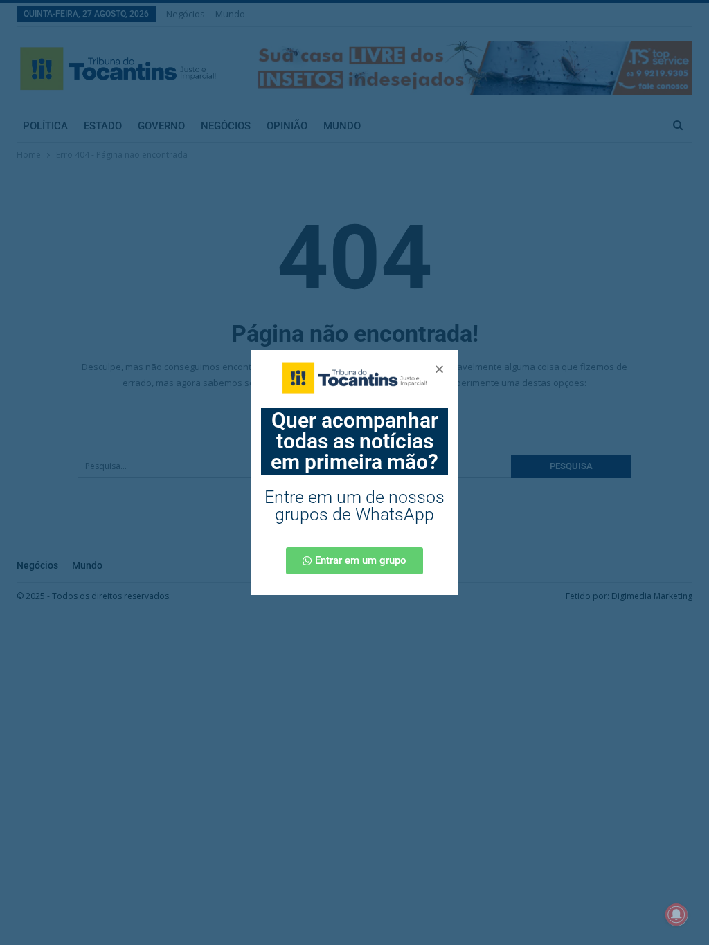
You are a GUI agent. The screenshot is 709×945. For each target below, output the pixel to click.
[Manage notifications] (676, 914)
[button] (439, 369)
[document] (354, 472)
